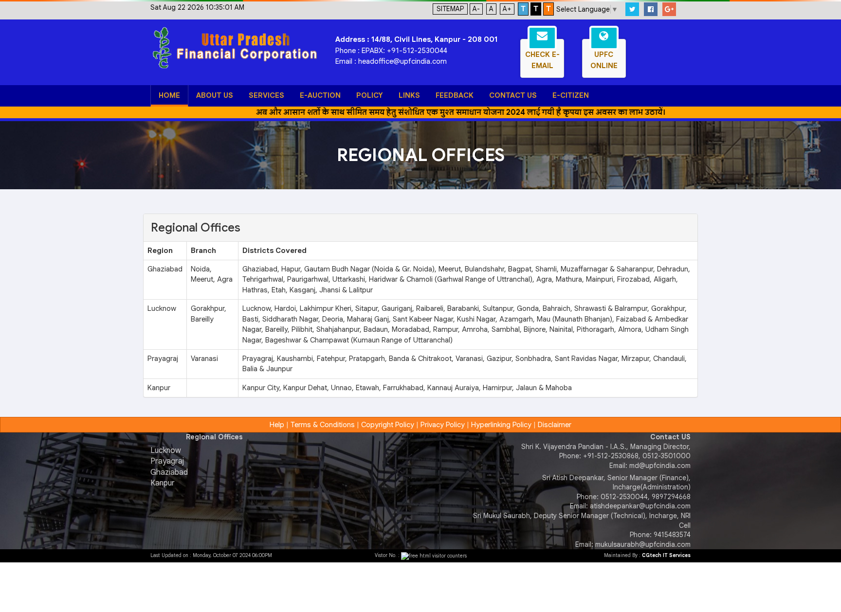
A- (476, 8)
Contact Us (513, 95)
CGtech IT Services (666, 555)
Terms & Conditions (323, 424)
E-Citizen (570, 95)
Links (409, 95)
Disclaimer (554, 424)
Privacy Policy (442, 424)
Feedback (455, 95)
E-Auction (320, 95)
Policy (369, 95)
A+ (507, 8)
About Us (214, 95)
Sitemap (450, 8)
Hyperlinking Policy (501, 424)
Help (277, 424)
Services (266, 95)
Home (169, 95)
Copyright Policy (387, 424)
